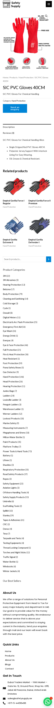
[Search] (48, 259)
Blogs (8, 664)
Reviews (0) (8, 133)
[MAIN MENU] (49, 4)
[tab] (27, 127)
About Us (10, 660)
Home (5, 77)
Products (13, 77)
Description (9, 127)
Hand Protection (26, 77)
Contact (9, 668)
